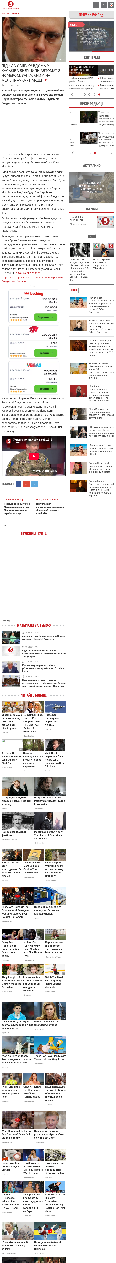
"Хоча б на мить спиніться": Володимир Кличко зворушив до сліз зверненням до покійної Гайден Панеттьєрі (101, 305)
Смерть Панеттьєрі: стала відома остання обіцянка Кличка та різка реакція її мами (100, 467)
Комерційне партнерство (76, 218)
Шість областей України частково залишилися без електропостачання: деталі (92, 81)
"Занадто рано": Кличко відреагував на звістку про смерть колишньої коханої (101, 449)
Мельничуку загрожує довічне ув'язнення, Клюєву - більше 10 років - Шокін (43, 668)
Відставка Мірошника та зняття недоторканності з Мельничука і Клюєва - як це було (44, 653)
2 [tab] (103, 51)
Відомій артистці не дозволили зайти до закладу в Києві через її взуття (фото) (101, 413)
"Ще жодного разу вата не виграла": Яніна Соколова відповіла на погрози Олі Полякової (101, 431)
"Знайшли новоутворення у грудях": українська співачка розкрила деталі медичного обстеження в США (99, 393)
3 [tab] (94, 94)
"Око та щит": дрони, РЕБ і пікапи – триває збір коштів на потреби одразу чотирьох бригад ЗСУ (82, 142)
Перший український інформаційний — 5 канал (11, 5)
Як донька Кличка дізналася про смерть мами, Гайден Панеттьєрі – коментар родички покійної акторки (101, 370)
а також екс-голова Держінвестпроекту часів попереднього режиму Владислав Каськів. (32, 277)
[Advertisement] (34, 340)
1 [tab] (80, 51)
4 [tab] (99, 94)
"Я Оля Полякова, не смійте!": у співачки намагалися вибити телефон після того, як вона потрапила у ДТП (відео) (101, 347)
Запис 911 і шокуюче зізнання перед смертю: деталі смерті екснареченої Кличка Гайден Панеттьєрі (101, 326)
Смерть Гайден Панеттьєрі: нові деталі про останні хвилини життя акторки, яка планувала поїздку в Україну (101, 488)
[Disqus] (34, 580)
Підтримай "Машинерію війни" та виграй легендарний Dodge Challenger (81, 120)
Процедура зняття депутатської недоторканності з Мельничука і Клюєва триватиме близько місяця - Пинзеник (44, 683)
